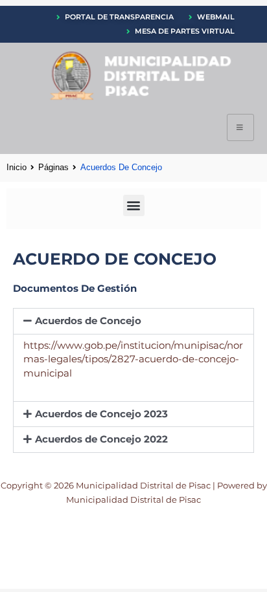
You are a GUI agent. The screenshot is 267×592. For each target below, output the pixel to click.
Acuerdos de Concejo (88, 321)
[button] (134, 205)
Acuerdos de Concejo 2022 (101, 439)
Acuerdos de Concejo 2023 (101, 414)
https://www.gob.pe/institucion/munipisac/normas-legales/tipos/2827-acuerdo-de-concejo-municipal (133, 360)
